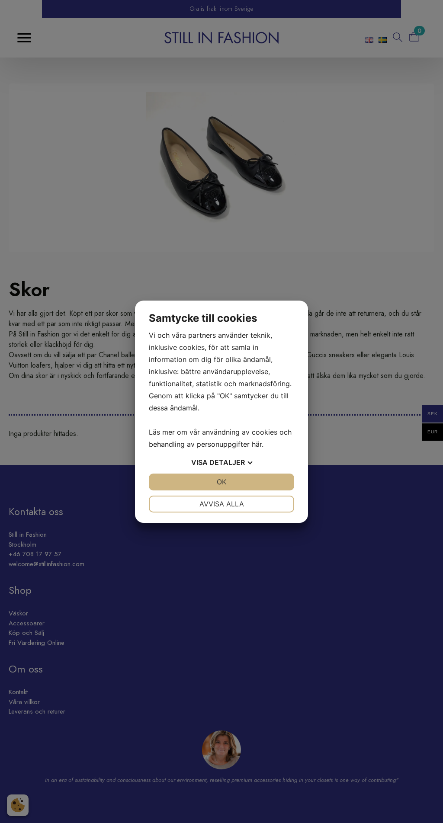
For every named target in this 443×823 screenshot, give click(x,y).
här (257, 444)
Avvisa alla (221, 504)
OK (221, 481)
